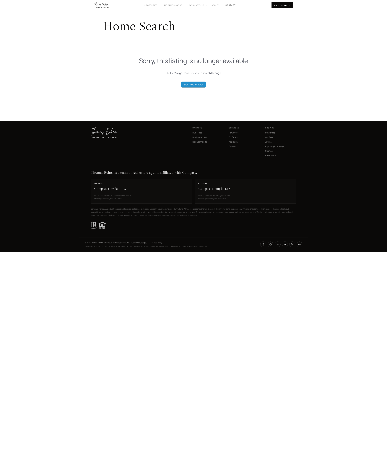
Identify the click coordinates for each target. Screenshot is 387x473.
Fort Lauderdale (199, 137)
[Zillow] (278, 244)
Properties (270, 132)
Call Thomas (282, 5)
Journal (268, 141)
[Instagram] (270, 244)
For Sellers (233, 137)
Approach (233, 141)
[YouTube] (299, 244)
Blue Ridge (197, 132)
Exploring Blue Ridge (274, 146)
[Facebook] (263, 244)
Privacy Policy (271, 155)
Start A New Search (193, 84)
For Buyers (234, 132)
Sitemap (269, 150)
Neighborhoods (199, 141)
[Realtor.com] (285, 244)
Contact (230, 5)
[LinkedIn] (292, 244)
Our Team (269, 137)
